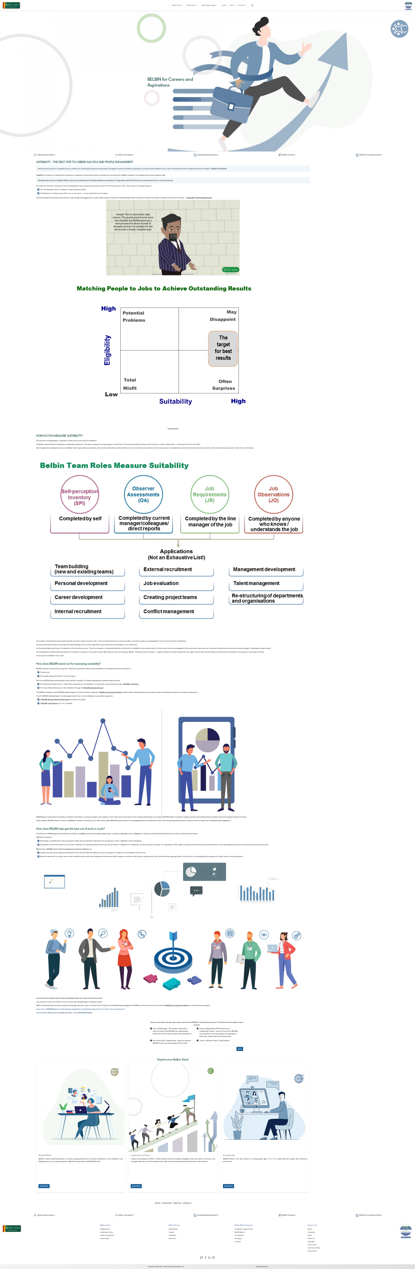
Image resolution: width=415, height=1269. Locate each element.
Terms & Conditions (314, 1248)
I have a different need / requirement (214, 1040)
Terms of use (312, 1245)
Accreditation (239, 1235)
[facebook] (205, 1257)
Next (240, 1049)
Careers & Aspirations (107, 1235)
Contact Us (241, 5)
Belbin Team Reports (126, 155)
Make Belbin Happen (209, 5)
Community (167, 1203)
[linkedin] (209, 1257)
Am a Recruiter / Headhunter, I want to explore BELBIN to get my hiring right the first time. (172, 1041)
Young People (104, 1238)
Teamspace (172, 1235)
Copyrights (311, 1241)
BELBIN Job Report (288, 155)
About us (177, 1203)
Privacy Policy (312, 1251)
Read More (44, 1186)
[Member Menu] (248, 4)
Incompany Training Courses (244, 1229)
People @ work (105, 1229)
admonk (264, 1266)
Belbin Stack (176, 5)
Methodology (173, 1229)
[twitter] (201, 1257)
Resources (172, 1238)
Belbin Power (191, 5)
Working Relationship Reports (207, 155)
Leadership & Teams (106, 1232)
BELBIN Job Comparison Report (370, 155)
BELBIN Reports (240, 1232)
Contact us (186, 1203)
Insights (171, 1232)
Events (224, 5)
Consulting (238, 1238)
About (232, 5)
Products (238, 1241)
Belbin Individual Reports (46, 155)
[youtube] (213, 1257)
